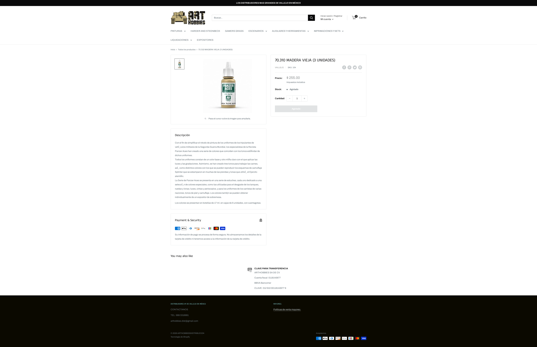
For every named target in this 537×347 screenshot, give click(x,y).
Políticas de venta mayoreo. (287, 309)
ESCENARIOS (256, 31)
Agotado (296, 109)
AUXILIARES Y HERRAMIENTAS (289, 31)
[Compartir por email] (360, 67)
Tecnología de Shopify (180, 337)
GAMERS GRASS (234, 31)
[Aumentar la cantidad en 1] (304, 98)
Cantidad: (280, 98)
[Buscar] (311, 18)
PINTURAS (177, 31)
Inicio (173, 50)
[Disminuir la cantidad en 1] (290, 98)
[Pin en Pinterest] (349, 67)
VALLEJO (279, 67)
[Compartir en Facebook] (344, 67)
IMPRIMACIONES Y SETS (327, 31)
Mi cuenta (326, 19)
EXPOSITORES (205, 40)
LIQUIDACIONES (180, 40)
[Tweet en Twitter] (355, 67)
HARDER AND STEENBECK (205, 31)
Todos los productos (187, 50)
